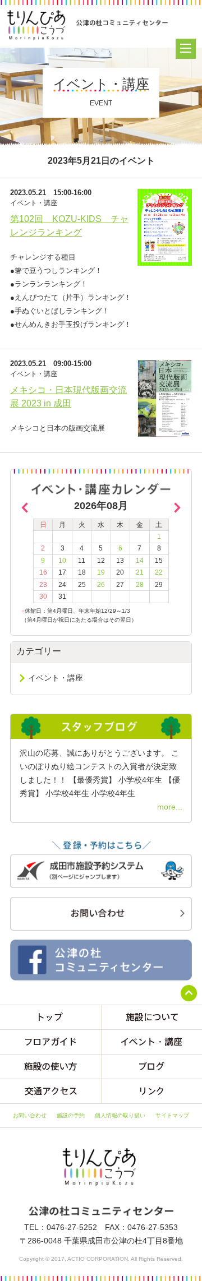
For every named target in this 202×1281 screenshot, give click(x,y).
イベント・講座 (55, 677)
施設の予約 (71, 1115)
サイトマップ (172, 1115)
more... (169, 806)
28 (140, 585)
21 (140, 572)
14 (140, 561)
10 (62, 561)
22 (159, 572)
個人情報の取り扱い (120, 1115)
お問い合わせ (30, 1115)
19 (101, 572)
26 (101, 585)
